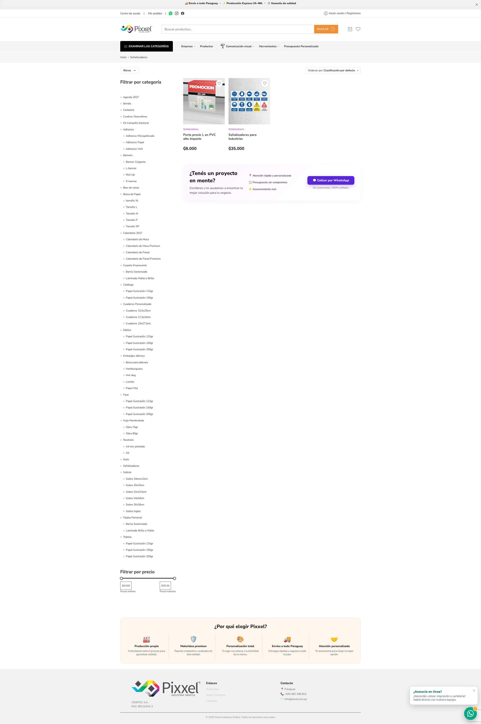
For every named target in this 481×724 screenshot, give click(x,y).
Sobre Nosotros (215, 695)
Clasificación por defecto (339, 70)
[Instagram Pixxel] (176, 13)
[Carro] (350, 29)
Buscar (323, 29)
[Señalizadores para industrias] (249, 101)
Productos (206, 46)
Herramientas (268, 46)
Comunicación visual (239, 46)
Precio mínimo (127, 591)
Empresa (187, 46)
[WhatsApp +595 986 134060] (170, 13)
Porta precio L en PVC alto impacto (199, 137)
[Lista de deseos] (219, 83)
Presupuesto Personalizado (301, 46)
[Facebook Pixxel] (183, 13)
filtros (127, 70)
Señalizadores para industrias (242, 137)
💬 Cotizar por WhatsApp (331, 180)
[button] (444, 696)
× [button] (474, 691)
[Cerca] (476, 4)
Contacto (211, 700)
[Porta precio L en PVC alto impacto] (204, 101)
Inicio (123, 57)
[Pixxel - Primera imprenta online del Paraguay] (136, 29)
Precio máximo (168, 591)
